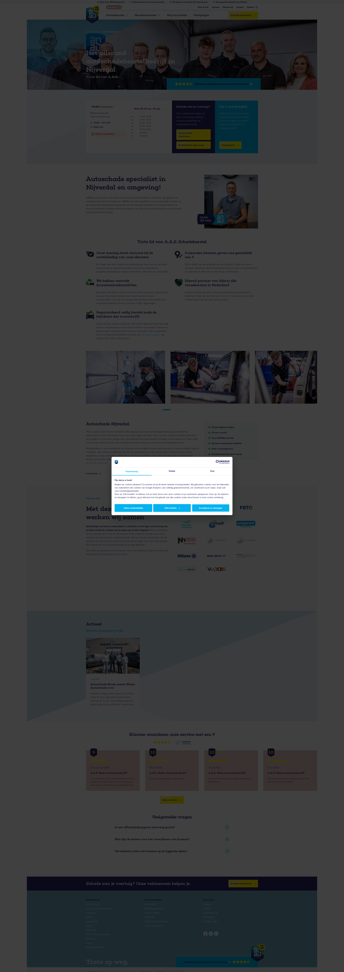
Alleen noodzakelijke (133, 508)
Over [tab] (212, 471)
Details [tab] (172, 471)
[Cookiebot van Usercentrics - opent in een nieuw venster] (218, 462)
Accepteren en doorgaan (210, 508)
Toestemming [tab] (131, 471)
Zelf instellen (170, 508)
